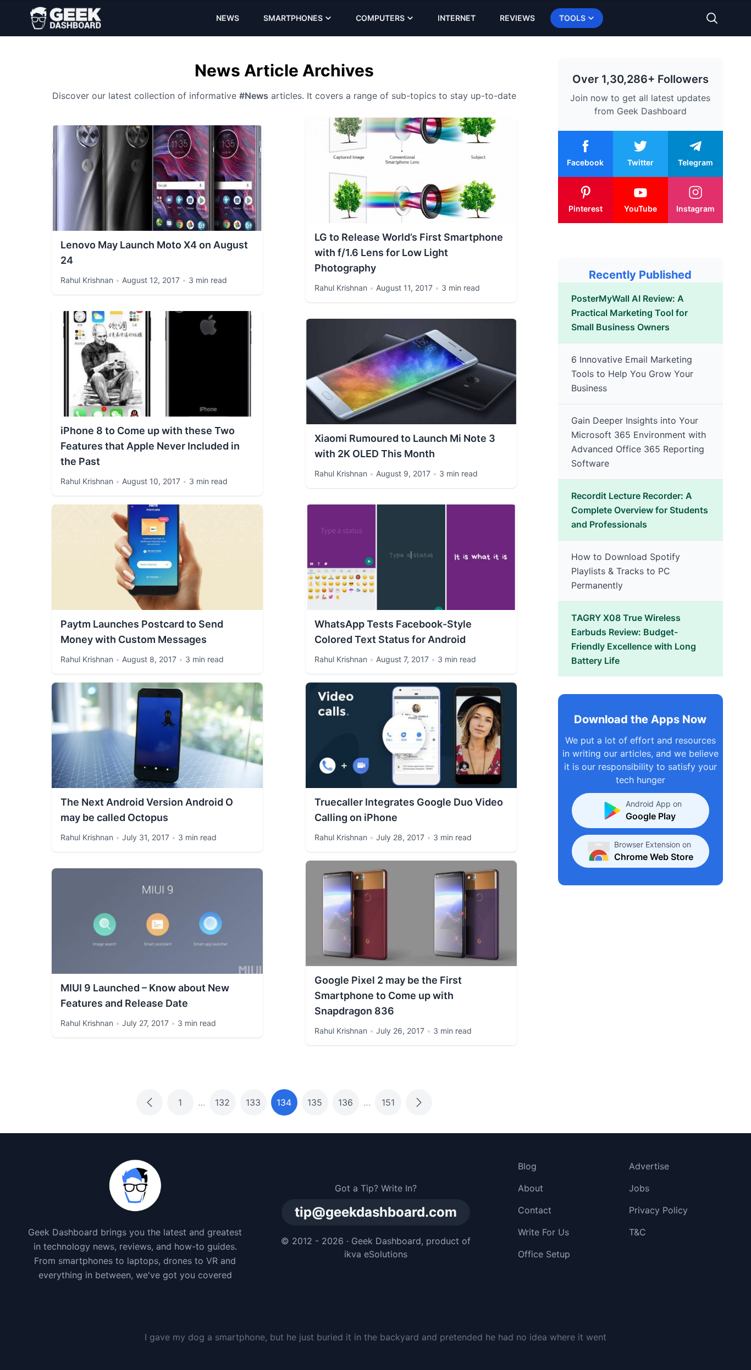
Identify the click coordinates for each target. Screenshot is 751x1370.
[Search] (712, 18)
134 (284, 1102)
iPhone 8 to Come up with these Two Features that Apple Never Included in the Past (150, 446)
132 (222, 1102)
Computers (380, 18)
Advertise (649, 1166)
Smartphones (293, 18)
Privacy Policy (658, 1210)
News (227, 18)
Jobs (639, 1188)
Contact (534, 1210)
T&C (637, 1232)
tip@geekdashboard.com (376, 1212)
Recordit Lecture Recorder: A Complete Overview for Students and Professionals (639, 510)
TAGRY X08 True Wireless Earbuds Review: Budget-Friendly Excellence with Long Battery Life (633, 639)
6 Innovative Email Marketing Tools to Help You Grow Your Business (632, 373)
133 (253, 1102)
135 (314, 1102)
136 (345, 1102)
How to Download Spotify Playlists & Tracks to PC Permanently (625, 571)
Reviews (517, 18)
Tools (572, 18)
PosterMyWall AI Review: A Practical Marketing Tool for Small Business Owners (629, 312)
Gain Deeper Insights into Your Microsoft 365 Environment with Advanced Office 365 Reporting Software (638, 442)
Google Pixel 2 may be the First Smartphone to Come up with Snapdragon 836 (388, 995)
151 (388, 1102)
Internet (457, 18)
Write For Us (543, 1232)
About (530, 1188)
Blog (527, 1166)
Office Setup (544, 1254)
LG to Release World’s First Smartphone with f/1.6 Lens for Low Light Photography (408, 252)
